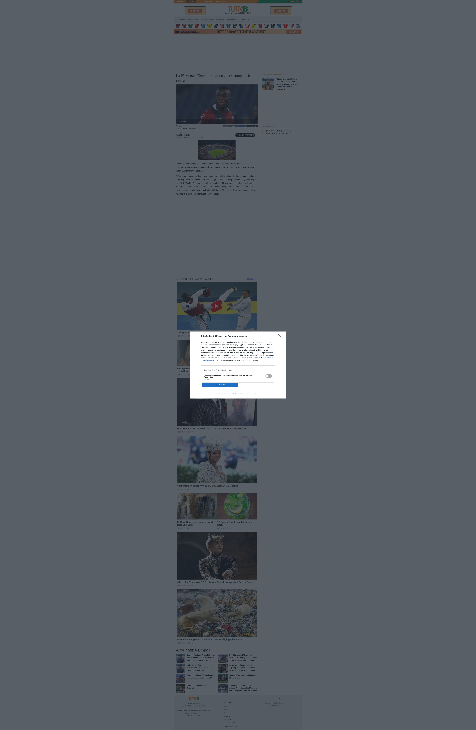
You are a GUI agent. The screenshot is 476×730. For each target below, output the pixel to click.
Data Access (238, 394)
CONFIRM (220, 385)
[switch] (268, 376)
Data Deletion (224, 394)
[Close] (280, 336)
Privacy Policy (252, 394)
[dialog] (238, 365)
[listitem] (238, 370)
